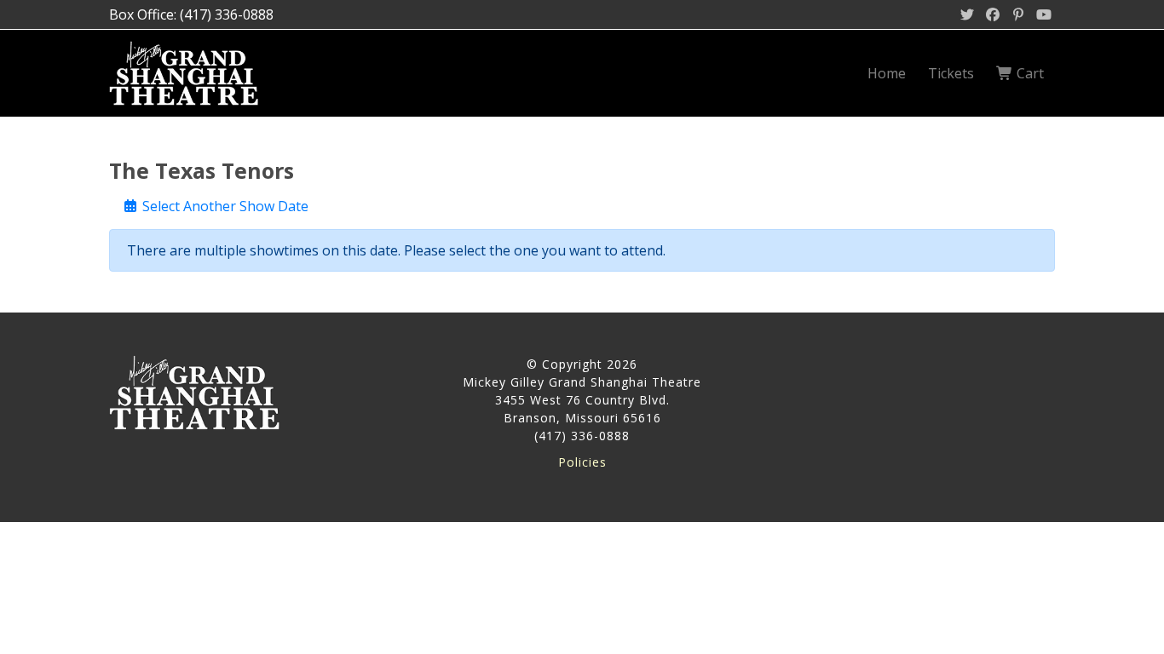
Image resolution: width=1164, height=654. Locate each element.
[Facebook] (993, 14)
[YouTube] (1044, 14)
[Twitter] (967, 14)
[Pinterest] (1018, 14)
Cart (1028, 73)
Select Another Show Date (223, 206)
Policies (582, 462)
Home (886, 73)
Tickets (951, 73)
